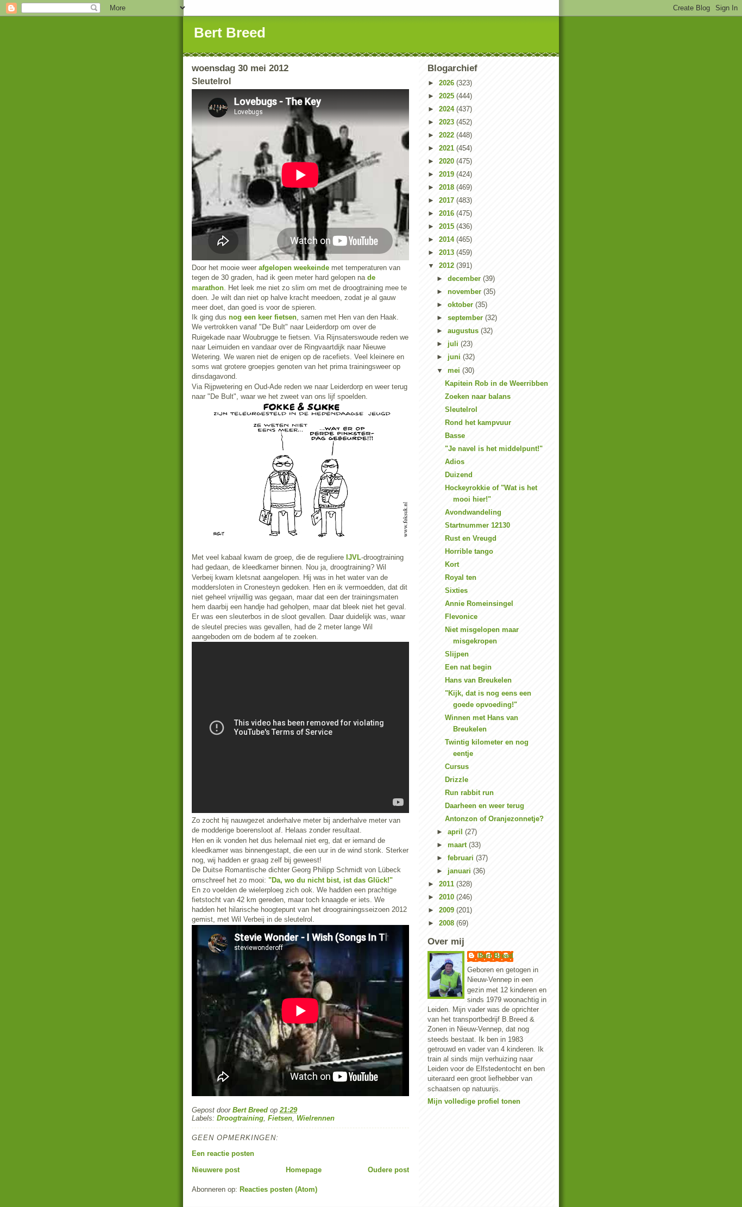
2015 (447, 226)
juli (454, 344)
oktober (461, 305)
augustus (464, 331)
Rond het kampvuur (478, 422)
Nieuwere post (216, 1170)
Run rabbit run (469, 793)
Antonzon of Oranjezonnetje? (494, 819)
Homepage (304, 1170)
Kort (452, 564)
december (465, 278)
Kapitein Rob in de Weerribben (496, 383)
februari (462, 858)
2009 (447, 910)
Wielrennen (316, 1118)
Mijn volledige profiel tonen (473, 1101)
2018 (447, 187)
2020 (447, 161)
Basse (455, 435)
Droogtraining (240, 1118)
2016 (447, 213)
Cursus (457, 766)
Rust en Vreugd (470, 538)
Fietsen (280, 1118)
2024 (447, 109)
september (466, 318)
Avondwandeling (473, 512)
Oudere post (388, 1170)
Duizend (459, 475)
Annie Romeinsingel (479, 603)
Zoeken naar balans (478, 396)
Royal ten (460, 577)
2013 (447, 252)
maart (458, 845)
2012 (447, 265)
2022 (447, 135)
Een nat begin (468, 667)
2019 (447, 174)
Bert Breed (230, 32)
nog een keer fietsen (263, 317)
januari (460, 871)
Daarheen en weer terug (484, 806)
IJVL (353, 557)
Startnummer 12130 (477, 525)
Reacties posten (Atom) (278, 1189)
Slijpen (457, 654)
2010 (447, 897)
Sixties (456, 590)
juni (455, 357)
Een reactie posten (223, 1153)
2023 (447, 122)
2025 (447, 96)
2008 (447, 923)
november (465, 291)
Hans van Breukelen (478, 680)
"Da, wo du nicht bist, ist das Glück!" (330, 880)
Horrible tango (469, 551)
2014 (447, 239)
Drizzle (456, 780)
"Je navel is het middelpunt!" (494, 449)
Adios (454, 462)
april (456, 832)
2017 (447, 200)
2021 (447, 148)
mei (455, 370)
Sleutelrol (461, 409)
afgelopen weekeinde (294, 268)
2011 (447, 884)
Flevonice (461, 616)
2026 (447, 83)
